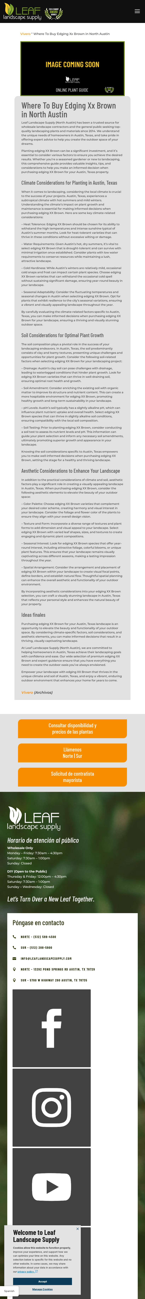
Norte (68, 755)
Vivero (25, 34)
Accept (42, 1281)
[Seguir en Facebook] (52, 1028)
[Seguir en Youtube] (52, 1187)
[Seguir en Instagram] (52, 1108)
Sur (79, 755)
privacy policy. (26, 1271)
